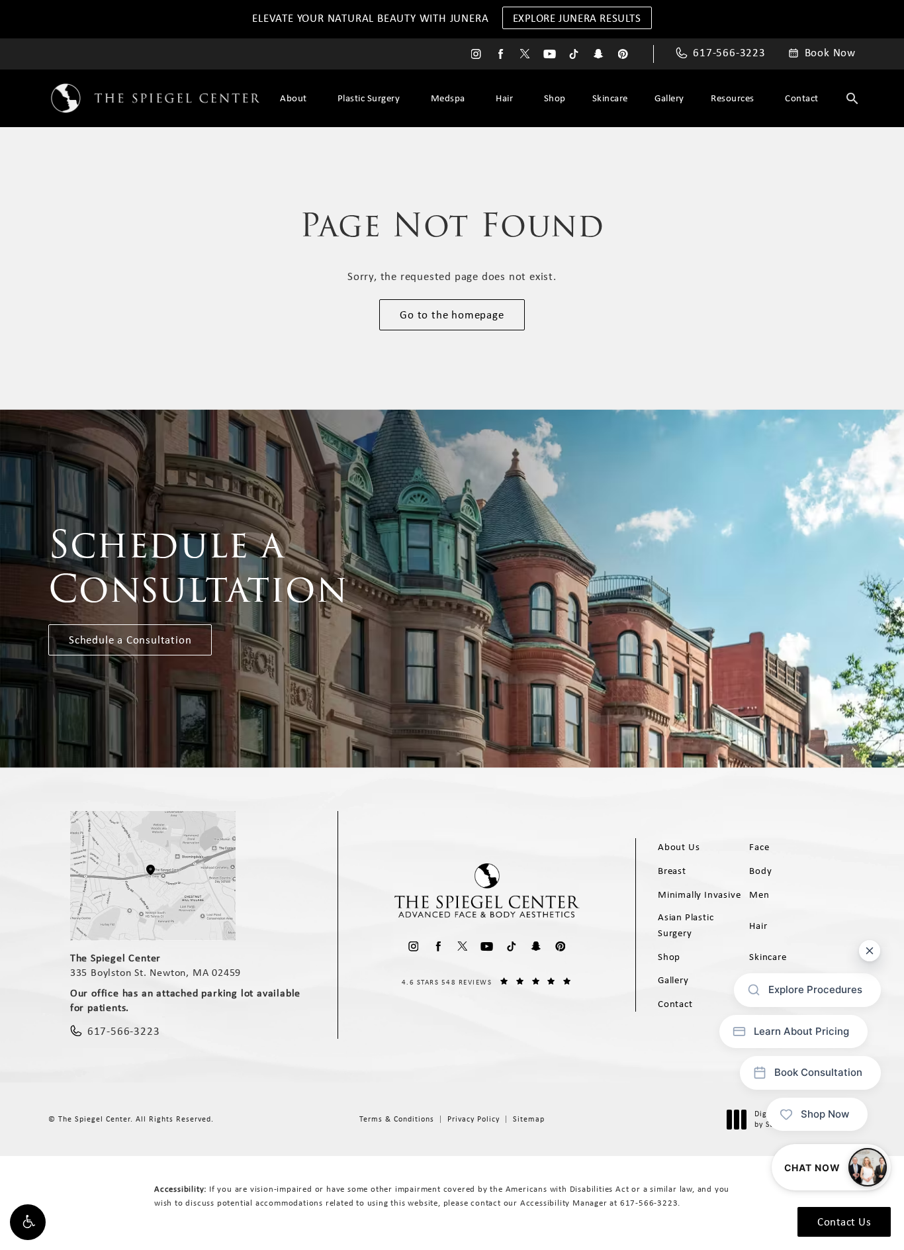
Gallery (669, 98)
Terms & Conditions (396, 1119)
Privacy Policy (473, 1119)
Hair (504, 98)
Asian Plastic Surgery (685, 924)
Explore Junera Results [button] (577, 18)
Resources (732, 98)
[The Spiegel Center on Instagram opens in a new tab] (476, 54)
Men (759, 894)
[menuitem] (476, 54)
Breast (672, 870)
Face (759, 846)
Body (760, 870)
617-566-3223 (649, 1202)
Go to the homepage (452, 314)
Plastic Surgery (369, 98)
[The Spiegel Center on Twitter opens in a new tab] (525, 54)
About (293, 98)
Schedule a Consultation (130, 639)
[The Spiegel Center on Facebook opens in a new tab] (501, 54)
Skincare (610, 98)
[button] (28, 1222)
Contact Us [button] (844, 1221)
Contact (802, 98)
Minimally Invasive (699, 894)
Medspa (448, 98)
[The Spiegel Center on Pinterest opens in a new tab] (623, 54)
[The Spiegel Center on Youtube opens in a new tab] (550, 54)
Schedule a (198, 567)
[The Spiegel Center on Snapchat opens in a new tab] (599, 54)
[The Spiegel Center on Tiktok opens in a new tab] (574, 54)
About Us (679, 846)
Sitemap (529, 1119)
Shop (555, 98)
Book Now (830, 53)
